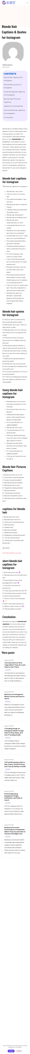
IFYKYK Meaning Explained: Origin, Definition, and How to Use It (13, 797)
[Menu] (27, 2)
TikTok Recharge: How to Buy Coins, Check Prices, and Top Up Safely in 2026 (15, 764)
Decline (19, 1051)
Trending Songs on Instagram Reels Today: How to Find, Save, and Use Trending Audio (14, 732)
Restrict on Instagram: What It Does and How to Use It (14, 696)
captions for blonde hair (13, 106)
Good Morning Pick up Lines (11, 553)
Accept (11, 1051)
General (8, 670)
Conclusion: (8, 117)
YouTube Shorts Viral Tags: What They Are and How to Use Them (14, 665)
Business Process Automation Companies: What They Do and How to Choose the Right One (15, 830)
